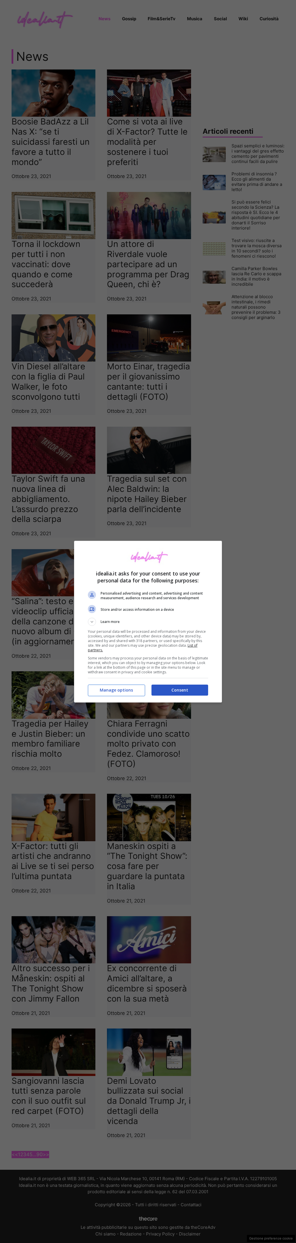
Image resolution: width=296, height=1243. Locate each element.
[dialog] (148, 622)
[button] (148, 622)
